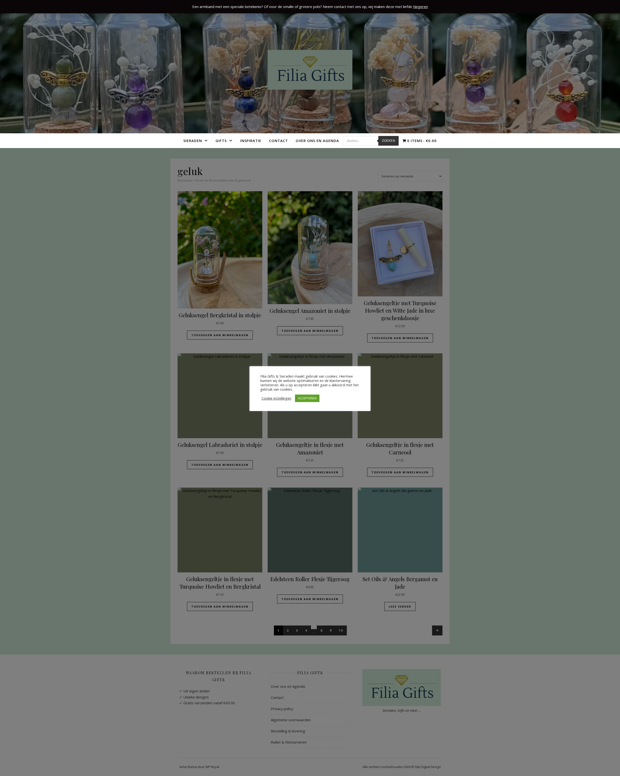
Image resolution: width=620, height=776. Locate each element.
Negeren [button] (420, 6)
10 (341, 630)
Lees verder (400, 606)
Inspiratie (250, 140)
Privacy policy (282, 708)
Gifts (221, 140)
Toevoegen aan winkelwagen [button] (219, 335)
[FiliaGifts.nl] (310, 70)
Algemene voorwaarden (291, 719)
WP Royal (212, 767)
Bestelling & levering (288, 730)
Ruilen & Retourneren (289, 742)
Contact (278, 140)
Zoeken (388, 141)
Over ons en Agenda (317, 140)
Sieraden (192, 140)
